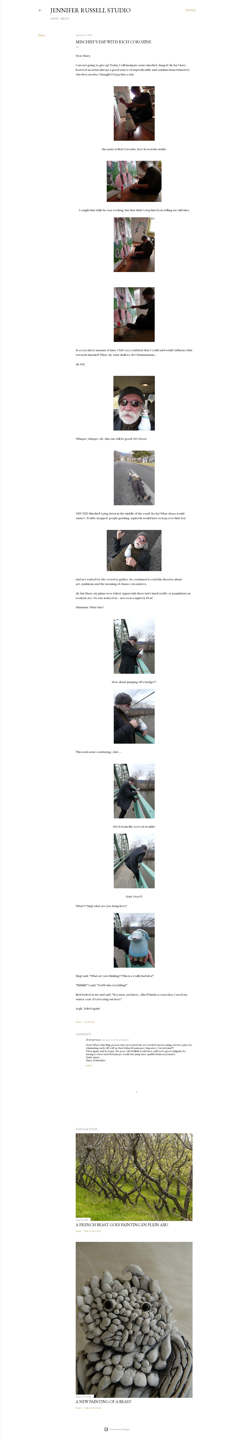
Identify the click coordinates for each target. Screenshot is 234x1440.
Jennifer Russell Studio (90, 10)
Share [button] (41, 35)
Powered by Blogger (120, 1429)
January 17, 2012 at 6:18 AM (115, 1040)
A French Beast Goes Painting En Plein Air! (122, 1224)
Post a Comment (92, 1231)
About (64, 18)
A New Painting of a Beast (103, 1401)
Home (54, 18)
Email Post (89, 1022)
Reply (89, 1065)
